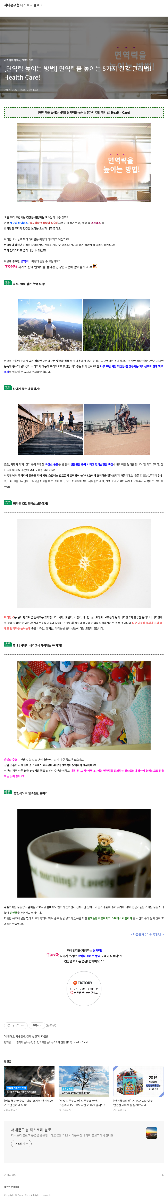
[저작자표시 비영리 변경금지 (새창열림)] (50, 1025)
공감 (6, 1189)
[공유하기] (17, 1026)
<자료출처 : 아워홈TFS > (147, 934)
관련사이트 (10, 1175)
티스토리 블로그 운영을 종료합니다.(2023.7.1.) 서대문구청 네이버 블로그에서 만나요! (63, 1135)
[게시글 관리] (23, 1026)
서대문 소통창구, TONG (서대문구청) (25, 1182)
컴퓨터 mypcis (12, 1195)
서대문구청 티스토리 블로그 (23, 5)
